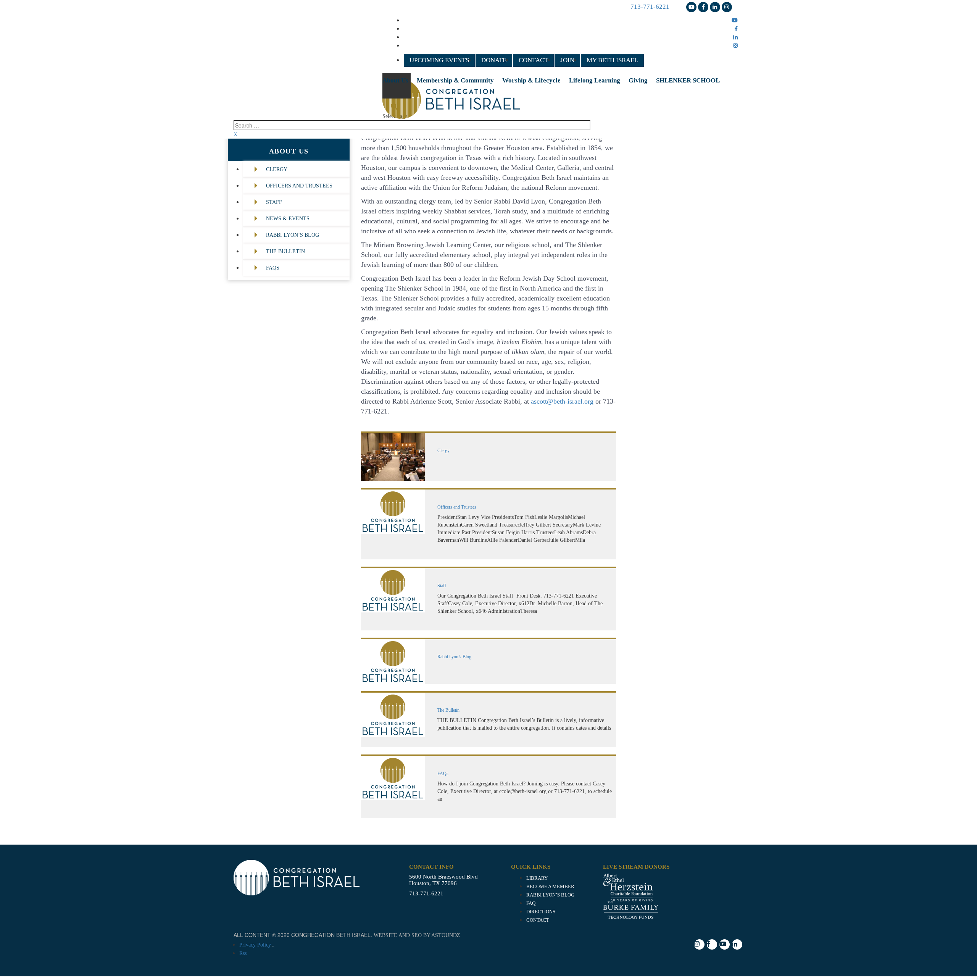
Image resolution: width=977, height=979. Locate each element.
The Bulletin (285, 251)
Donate (493, 60)
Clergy (276, 169)
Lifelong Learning (594, 80)
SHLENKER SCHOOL (688, 80)
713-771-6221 (649, 6)
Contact (533, 60)
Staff (274, 202)
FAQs (272, 268)
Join (567, 60)
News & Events (288, 218)
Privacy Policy (255, 945)
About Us (395, 80)
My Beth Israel (612, 60)
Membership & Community (455, 80)
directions (540, 911)
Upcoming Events (439, 60)
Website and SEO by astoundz (417, 935)
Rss (243, 953)
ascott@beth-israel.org (562, 401)
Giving (638, 80)
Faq (530, 903)
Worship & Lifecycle (531, 80)
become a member (550, 886)
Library (537, 878)
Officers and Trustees (299, 186)
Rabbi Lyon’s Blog (292, 235)
